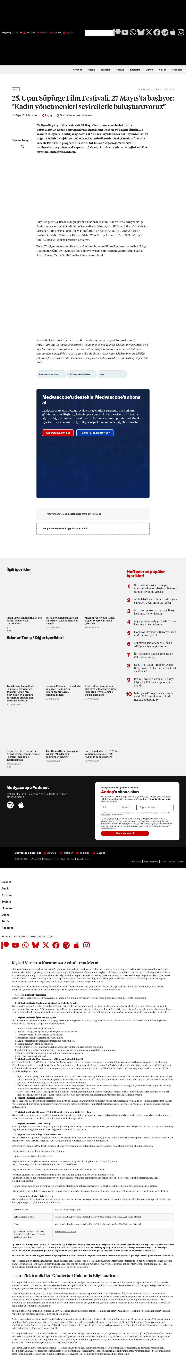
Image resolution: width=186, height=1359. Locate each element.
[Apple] (173, 32)
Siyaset (77, 70)
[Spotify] (165, 32)
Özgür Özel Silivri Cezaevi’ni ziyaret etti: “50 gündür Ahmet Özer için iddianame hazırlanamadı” (23, 755)
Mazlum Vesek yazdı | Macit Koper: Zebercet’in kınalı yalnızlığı (100, 620)
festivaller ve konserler (49, 374)
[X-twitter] (149, 32)
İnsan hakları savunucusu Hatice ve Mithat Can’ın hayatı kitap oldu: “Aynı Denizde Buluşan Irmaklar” (101, 690)
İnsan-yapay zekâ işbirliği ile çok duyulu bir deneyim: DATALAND (24, 620)
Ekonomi (135, 70)
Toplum (120, 70)
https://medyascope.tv (65, 981)
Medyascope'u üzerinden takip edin (74, 514)
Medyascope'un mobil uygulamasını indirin (65, 528)
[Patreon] (117, 32)
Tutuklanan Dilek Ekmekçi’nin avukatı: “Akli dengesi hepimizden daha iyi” (62, 754)
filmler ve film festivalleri (79, 374)
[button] (99, 15)
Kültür (162, 70)
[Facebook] (157, 32)
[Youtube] (125, 32)
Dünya (149, 70)
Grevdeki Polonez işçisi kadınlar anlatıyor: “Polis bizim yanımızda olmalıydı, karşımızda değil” (63, 690)
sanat (102, 374)
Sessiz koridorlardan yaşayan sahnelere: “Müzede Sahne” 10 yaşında (62, 620)
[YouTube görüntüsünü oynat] (93, 188)
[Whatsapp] (133, 32)
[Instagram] (181, 32)
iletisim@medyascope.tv (65, 1231)
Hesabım (177, 70)
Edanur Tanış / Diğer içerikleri (35, 638)
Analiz (91, 70)
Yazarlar (105, 70)
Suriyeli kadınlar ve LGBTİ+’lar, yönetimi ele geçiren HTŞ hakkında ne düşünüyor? (102, 754)
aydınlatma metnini (134, 813)
